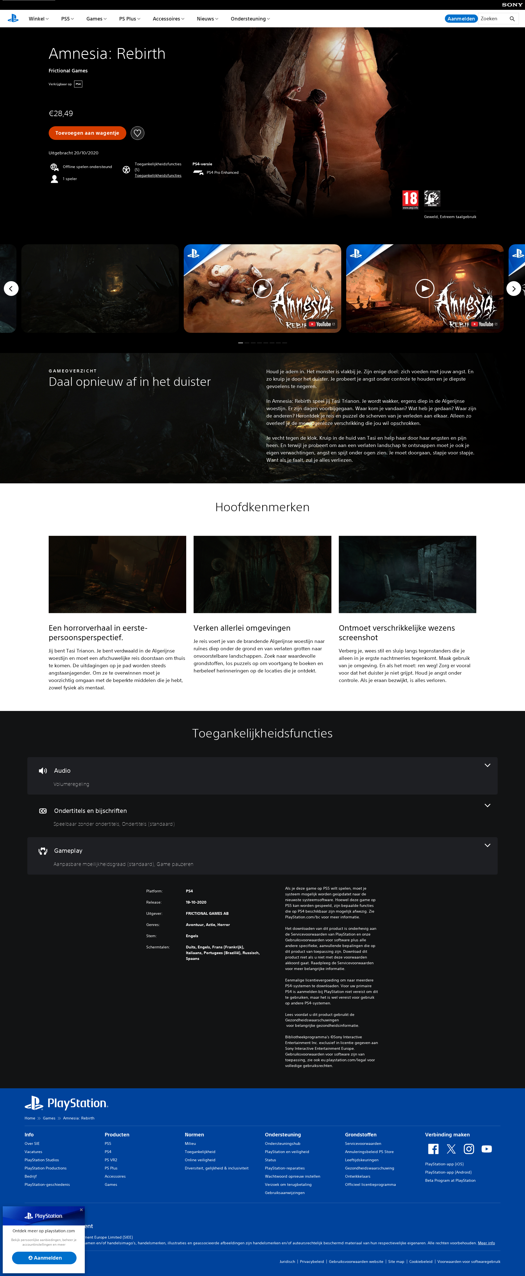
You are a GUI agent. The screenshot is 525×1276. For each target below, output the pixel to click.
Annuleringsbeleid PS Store (369, 1151)
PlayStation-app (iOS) (444, 1164)
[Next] (513, 288)
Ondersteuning (248, 19)
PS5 (65, 19)
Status (270, 1159)
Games (94, 19)
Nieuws (205, 19)
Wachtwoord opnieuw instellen (292, 1176)
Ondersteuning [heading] (283, 1134)
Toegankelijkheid (200, 1151)
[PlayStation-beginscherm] (13, 18)
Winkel (37, 19)
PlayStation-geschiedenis (47, 1184)
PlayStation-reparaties (285, 1168)
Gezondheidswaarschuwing (369, 1168)
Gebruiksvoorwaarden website (356, 1261)
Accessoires (166, 19)
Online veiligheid (200, 1159)
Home (30, 1118)
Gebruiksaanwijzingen (285, 1192)
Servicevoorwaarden (363, 1143)
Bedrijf (31, 1176)
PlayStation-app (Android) (448, 1172)
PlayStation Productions (46, 1168)
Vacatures (33, 1151)
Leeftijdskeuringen (361, 1159)
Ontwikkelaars (358, 1176)
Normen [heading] (194, 1134)
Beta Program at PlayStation (450, 1180)
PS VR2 (111, 1159)
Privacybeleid (312, 1261)
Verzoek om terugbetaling (288, 1184)
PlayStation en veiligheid (287, 1151)
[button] (158, 175)
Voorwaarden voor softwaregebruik (469, 1261)
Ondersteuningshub (283, 1143)
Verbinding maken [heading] (447, 1134)
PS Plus (127, 19)
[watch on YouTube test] (321, 324)
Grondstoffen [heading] (361, 1134)
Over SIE (32, 1143)
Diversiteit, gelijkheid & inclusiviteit (217, 1168)
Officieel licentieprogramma (370, 1184)
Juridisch (287, 1261)
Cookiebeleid (421, 1261)
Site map (396, 1261)
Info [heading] (29, 1134)
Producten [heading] (117, 1134)
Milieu (190, 1143)
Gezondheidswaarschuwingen (312, 1020)
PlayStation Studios (42, 1159)
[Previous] (11, 288)
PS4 (108, 1151)
